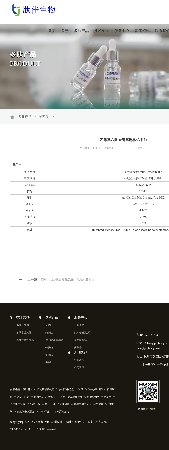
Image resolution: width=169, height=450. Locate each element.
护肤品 (49, 347)
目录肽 (49, 325)
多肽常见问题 (24, 332)
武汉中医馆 (23, 396)
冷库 (80, 389)
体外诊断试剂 (95, 389)
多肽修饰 (79, 347)
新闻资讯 (142, 31)
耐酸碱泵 (98, 404)
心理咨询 (64, 404)
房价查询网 (93, 396)
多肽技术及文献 (25, 340)
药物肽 (49, 332)
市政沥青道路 (61, 411)
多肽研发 (28, 389)
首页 (52, 31)
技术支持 (101, 31)
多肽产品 (81, 31)
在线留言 (15, 164)
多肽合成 (79, 325)
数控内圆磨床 (81, 404)
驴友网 (107, 396)
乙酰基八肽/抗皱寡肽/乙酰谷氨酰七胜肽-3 (67, 279)
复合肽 (49, 354)
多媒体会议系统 (25, 411)
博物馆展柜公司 (45, 389)
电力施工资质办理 (72, 396)
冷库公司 (50, 404)
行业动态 (79, 360)
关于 (65, 31)
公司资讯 (79, 367)
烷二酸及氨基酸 (54, 340)
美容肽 (44, 116)
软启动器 (39, 396)
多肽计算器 (22, 325)
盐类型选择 (80, 340)
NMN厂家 (35, 404)
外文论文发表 (17, 404)
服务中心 (121, 31)
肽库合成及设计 (83, 332)
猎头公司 (53, 396)
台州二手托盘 (66, 389)
